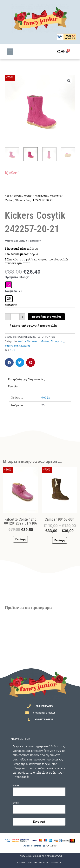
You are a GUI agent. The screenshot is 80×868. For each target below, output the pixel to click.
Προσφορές (57, 341)
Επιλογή (20, 539)
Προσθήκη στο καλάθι (46, 316)
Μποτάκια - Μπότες (38, 341)
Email (16, 802)
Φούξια (45, 397)
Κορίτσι (28, 195)
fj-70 (12, 349)
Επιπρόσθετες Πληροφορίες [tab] (26, 379)
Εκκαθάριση (11, 305)
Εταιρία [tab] (13, 386)
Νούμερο (11, 290)
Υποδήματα (41, 195)
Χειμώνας (24, 345)
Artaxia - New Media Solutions (46, 862)
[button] (10, 51)
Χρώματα (11, 277)
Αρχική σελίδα (13, 195)
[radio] (8, 285)
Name (16, 785)
